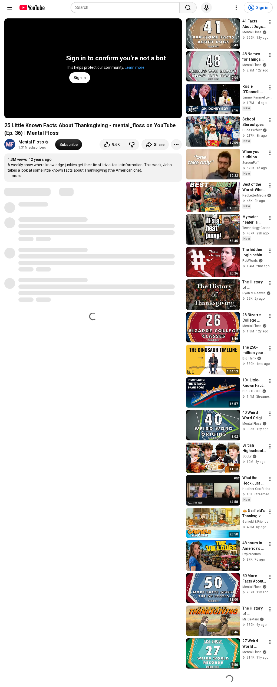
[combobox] (126, 7)
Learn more (134, 67)
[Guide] (9, 7)
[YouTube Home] (31, 7)
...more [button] (14, 176)
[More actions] (176, 144)
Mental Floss (31, 142)
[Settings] (236, 7)
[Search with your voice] (206, 7)
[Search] (188, 7)
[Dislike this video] (131, 144)
